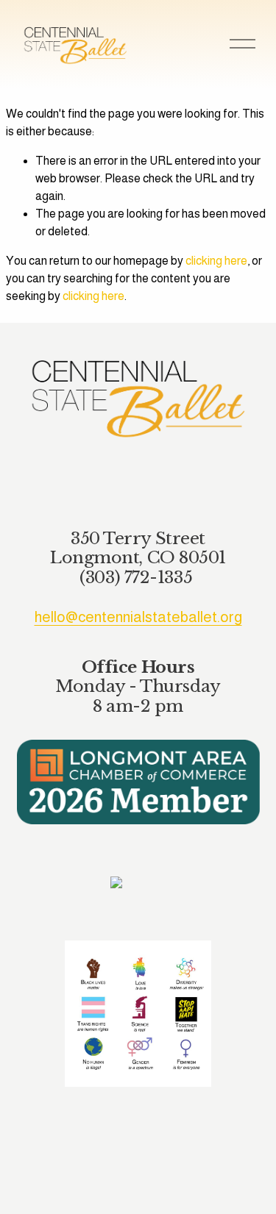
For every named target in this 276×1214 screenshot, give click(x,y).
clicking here (216, 260)
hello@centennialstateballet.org (138, 617)
